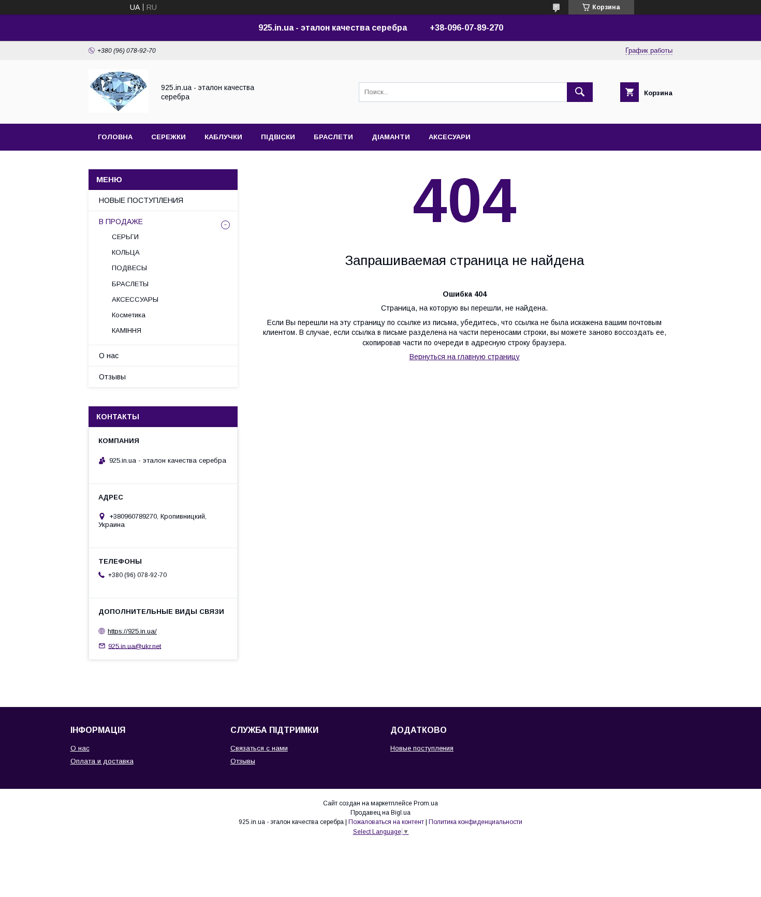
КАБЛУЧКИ (223, 137)
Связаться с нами (259, 748)
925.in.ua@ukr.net (134, 646)
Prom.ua (426, 803)
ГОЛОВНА (115, 137)
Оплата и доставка (102, 761)
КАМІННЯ (126, 330)
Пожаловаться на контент (386, 822)
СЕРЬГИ (125, 237)
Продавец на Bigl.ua (380, 812)
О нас (109, 355)
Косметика (128, 315)
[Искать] (580, 92)
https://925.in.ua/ (132, 631)
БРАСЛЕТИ (333, 137)
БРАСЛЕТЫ (130, 284)
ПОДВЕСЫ (129, 268)
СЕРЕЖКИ (168, 137)
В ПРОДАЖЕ (121, 221)
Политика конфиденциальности (475, 822)
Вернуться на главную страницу (464, 356)
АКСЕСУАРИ (450, 137)
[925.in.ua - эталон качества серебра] (119, 110)
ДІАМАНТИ (391, 137)
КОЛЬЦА (126, 252)
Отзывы (112, 377)
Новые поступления (421, 748)
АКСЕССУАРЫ (135, 299)
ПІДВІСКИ (278, 137)
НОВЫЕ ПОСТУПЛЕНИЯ (141, 200)
